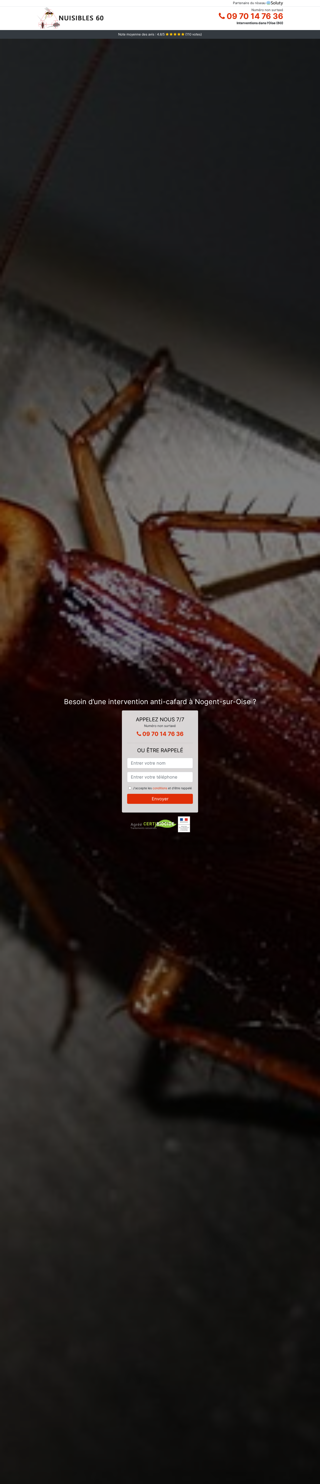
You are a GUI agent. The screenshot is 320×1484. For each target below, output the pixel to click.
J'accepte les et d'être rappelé (162, 788)
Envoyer (160, 798)
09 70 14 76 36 (254, 16)
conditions (160, 788)
